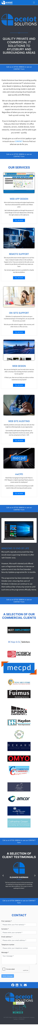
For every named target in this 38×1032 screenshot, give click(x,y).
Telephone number (7, 946)
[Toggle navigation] (34, 2)
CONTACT (17, 69)
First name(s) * (6, 923)
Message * (5, 954)
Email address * (6, 939)
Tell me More (19, 277)
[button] (3, 876)
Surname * (5, 931)
